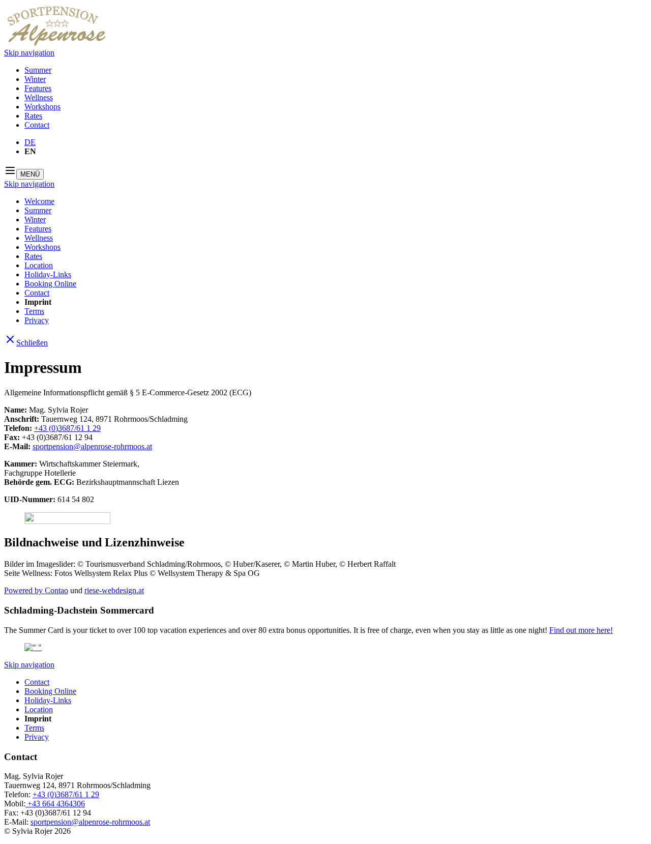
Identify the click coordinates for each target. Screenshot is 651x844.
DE (30, 142)
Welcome (39, 201)
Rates (33, 115)
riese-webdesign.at (114, 590)
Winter (35, 79)
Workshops (42, 106)
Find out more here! (581, 630)
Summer (37, 70)
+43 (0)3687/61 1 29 (67, 428)
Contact (36, 125)
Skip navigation (29, 52)
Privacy (36, 320)
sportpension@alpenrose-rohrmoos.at (92, 446)
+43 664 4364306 (55, 803)
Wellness (38, 97)
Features (37, 88)
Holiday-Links (47, 274)
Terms (34, 311)
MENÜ (30, 174)
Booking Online (50, 283)
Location (38, 265)
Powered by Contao (36, 590)
